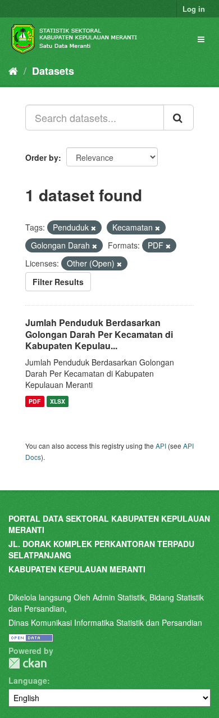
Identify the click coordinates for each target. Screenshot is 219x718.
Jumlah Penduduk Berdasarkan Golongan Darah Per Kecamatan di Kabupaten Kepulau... (99, 334)
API (161, 445)
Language (27, 680)
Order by (41, 157)
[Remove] (93, 227)
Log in (193, 8)
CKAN (27, 663)
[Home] (13, 70)
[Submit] (178, 117)
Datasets (53, 71)
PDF (34, 401)
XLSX (57, 401)
